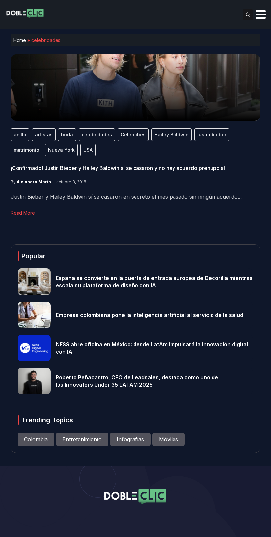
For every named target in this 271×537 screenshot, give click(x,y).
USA (88, 150)
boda (67, 134)
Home (19, 40)
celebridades (97, 134)
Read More (23, 213)
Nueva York (61, 150)
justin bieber (211, 134)
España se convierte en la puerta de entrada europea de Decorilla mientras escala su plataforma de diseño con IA (154, 282)
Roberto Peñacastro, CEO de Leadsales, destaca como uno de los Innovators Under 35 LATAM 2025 (137, 381)
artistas (44, 134)
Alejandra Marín (34, 181)
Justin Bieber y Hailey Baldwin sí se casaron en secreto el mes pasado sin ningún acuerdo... (126, 196)
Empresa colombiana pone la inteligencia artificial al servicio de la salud (149, 315)
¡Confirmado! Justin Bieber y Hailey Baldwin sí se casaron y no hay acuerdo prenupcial (118, 168)
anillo (20, 134)
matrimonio (26, 150)
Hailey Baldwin (171, 134)
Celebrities (133, 134)
